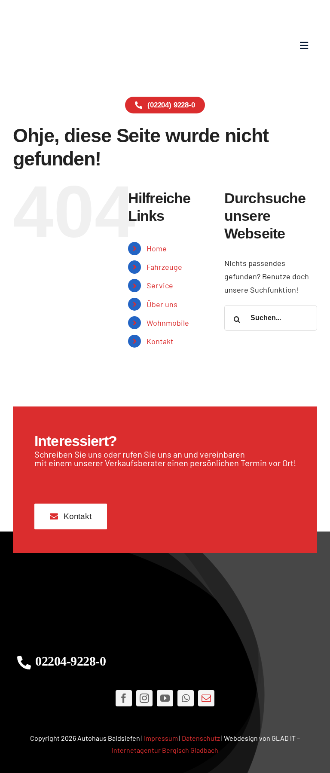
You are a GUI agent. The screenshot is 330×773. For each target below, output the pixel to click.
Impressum (161, 738)
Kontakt (160, 341)
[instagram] (144, 698)
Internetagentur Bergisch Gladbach (165, 750)
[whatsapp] (185, 698)
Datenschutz (201, 738)
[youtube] (165, 698)
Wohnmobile (168, 322)
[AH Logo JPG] (89, 45)
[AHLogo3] (165, 603)
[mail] (206, 698)
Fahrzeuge (164, 267)
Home (157, 248)
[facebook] (124, 698)
